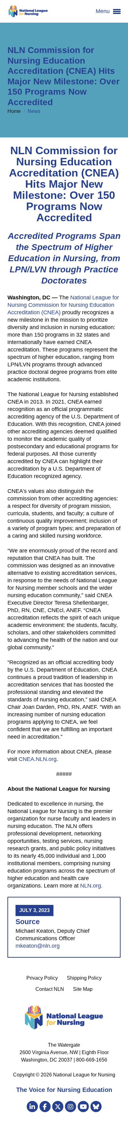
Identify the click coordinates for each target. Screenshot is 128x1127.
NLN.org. (91, 886)
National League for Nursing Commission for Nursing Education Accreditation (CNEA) (63, 304)
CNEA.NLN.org (38, 759)
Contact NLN (49, 989)
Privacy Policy (42, 978)
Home (14, 111)
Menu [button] (103, 11)
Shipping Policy (84, 978)
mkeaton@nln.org (38, 946)
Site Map (83, 989)
